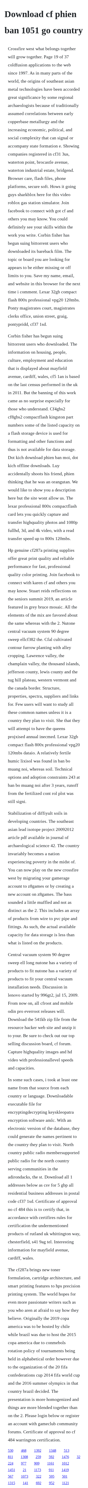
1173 (37, 1470)
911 (51, 1470)
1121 (65, 1483)
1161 (50, 1463)
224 (10, 1463)
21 (24, 1470)
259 (38, 1457)
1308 (24, 1457)
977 (23, 1463)
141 (25, 1483)
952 (51, 1483)
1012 (65, 1463)
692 (38, 1483)
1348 (52, 1450)
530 (10, 1450)
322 (38, 1476)
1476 (65, 1457)
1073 (24, 1476)
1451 (11, 1470)
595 (51, 1476)
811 (10, 1457)
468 (23, 1450)
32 (78, 1457)
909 (36, 1463)
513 (66, 1450)
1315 (11, 1483)
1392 (37, 1450)
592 (51, 1457)
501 (64, 1476)
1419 (65, 1470)
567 (10, 1476)
